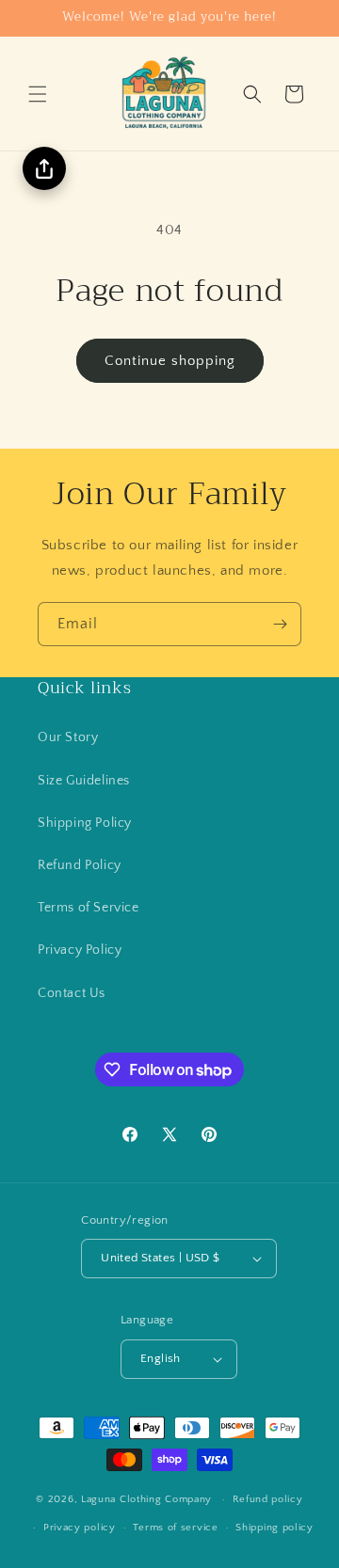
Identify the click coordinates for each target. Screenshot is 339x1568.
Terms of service (175, 1527)
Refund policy (268, 1499)
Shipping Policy (85, 823)
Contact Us (71, 993)
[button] (37, 94)
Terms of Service (88, 907)
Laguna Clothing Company (146, 1499)
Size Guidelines (84, 780)
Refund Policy (79, 865)
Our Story (68, 737)
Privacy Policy (79, 950)
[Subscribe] (279, 624)
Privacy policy (79, 1527)
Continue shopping (170, 361)
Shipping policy (274, 1527)
